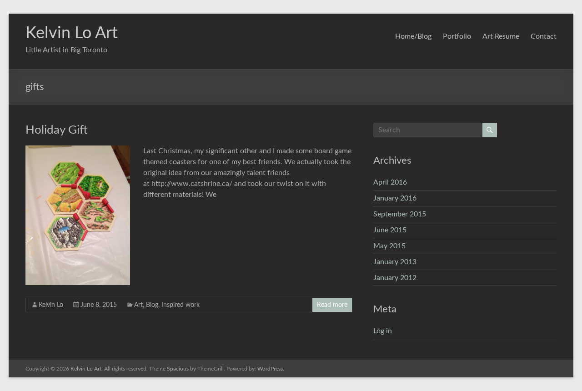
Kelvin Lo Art (71, 33)
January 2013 (394, 262)
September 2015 (399, 214)
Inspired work (180, 305)
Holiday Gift (56, 130)
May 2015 (389, 246)
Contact (544, 36)
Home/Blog (413, 36)
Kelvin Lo (51, 305)
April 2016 (390, 182)
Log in (382, 331)
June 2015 (389, 230)
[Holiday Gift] (77, 150)
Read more (332, 305)
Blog (152, 305)
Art (138, 305)
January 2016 (394, 198)
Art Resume (500, 36)
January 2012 (394, 277)
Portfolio (457, 36)
